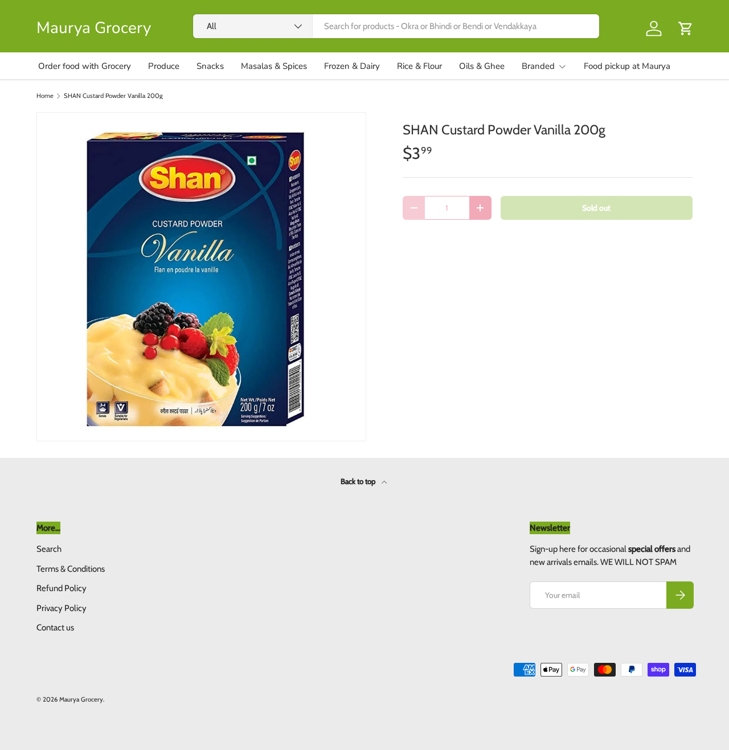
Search (49, 549)
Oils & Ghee (482, 66)
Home (45, 96)
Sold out (596, 207)
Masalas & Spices (274, 66)
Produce (163, 66)
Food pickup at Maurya (627, 66)
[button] (685, 28)
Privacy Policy (61, 608)
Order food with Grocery (84, 66)
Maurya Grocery (81, 699)
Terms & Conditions (70, 569)
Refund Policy (61, 588)
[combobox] (396, 26)
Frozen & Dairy (352, 66)
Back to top (359, 481)
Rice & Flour (419, 66)
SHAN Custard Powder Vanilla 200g (113, 96)
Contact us (55, 627)
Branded (538, 66)
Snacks (210, 66)
